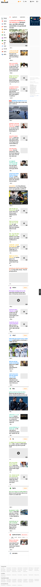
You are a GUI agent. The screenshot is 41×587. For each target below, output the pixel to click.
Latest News (8, 571)
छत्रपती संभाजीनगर (13, 145)
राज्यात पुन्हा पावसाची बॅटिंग (14, 580)
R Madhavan (30, 570)
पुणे (10, 158)
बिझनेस (11, 507)
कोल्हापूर (11, 72)
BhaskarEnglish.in (33, 88)
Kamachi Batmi (31, 569)
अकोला (12, 537)
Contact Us (31, 81)
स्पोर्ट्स (11, 183)
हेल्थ (10, 252)
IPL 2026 (24, 570)
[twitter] (24, 48)
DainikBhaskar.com (33, 85)
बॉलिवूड (11, 306)
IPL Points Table (20, 570)
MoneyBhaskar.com (33, 90)
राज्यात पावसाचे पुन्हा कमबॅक (31, 580)
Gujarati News (25, 571)
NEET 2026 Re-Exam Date (3, 570)
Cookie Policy (32, 82)
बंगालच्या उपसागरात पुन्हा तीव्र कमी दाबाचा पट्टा (31, 579)
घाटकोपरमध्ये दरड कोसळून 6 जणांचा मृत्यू (25, 580)
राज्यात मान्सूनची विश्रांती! (14, 579)
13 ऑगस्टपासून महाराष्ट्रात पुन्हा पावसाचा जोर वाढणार (36, 580)
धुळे (10, 133)
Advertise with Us (32, 77)
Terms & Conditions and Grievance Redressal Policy (35, 79)
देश (10, 83)
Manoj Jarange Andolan (3, 569)
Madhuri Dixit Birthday (14, 571)
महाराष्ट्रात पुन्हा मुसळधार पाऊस (25, 581)
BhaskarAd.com (32, 92)
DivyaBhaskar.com (9, 585)
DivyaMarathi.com (33, 89)
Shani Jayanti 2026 (14, 569)
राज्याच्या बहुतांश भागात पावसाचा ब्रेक (25, 579)
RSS (34, 81)
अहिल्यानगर (19, 537)
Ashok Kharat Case (25, 569)
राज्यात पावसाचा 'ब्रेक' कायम (20, 579)
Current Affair (36, 569)
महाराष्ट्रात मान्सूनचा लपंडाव (3, 580)
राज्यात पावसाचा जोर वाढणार (9, 580)
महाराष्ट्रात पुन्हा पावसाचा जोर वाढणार (20, 580)
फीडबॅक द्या (39, 291)
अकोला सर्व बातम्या (24, 534)
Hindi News (19, 571)
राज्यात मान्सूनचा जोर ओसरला (9, 579)
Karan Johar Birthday (3, 571)
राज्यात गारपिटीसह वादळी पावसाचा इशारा (9, 581)
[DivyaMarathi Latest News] (4, 2)
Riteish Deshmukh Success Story (20, 569)
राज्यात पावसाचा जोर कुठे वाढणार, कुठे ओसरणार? (36, 579)
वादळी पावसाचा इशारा (3, 581)
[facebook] (22, 48)
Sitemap (37, 77)
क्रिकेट (11, 120)
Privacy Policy (36, 82)
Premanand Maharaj (36, 570)
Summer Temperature (9, 569)
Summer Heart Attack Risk (9, 570)
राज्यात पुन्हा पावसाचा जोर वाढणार (3, 579)
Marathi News (14, 570)
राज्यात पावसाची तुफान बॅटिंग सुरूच (20, 581)
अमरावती (11, 98)
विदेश (10, 170)
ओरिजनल (11, 60)
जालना (11, 47)
